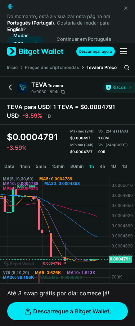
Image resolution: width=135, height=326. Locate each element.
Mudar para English (21, 42)
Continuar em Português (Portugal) (84, 42)
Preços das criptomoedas (52, 67)
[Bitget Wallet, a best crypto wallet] (35, 51)
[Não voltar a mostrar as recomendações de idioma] (126, 8)
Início (12, 67)
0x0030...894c (45, 91)
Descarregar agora (95, 51)
